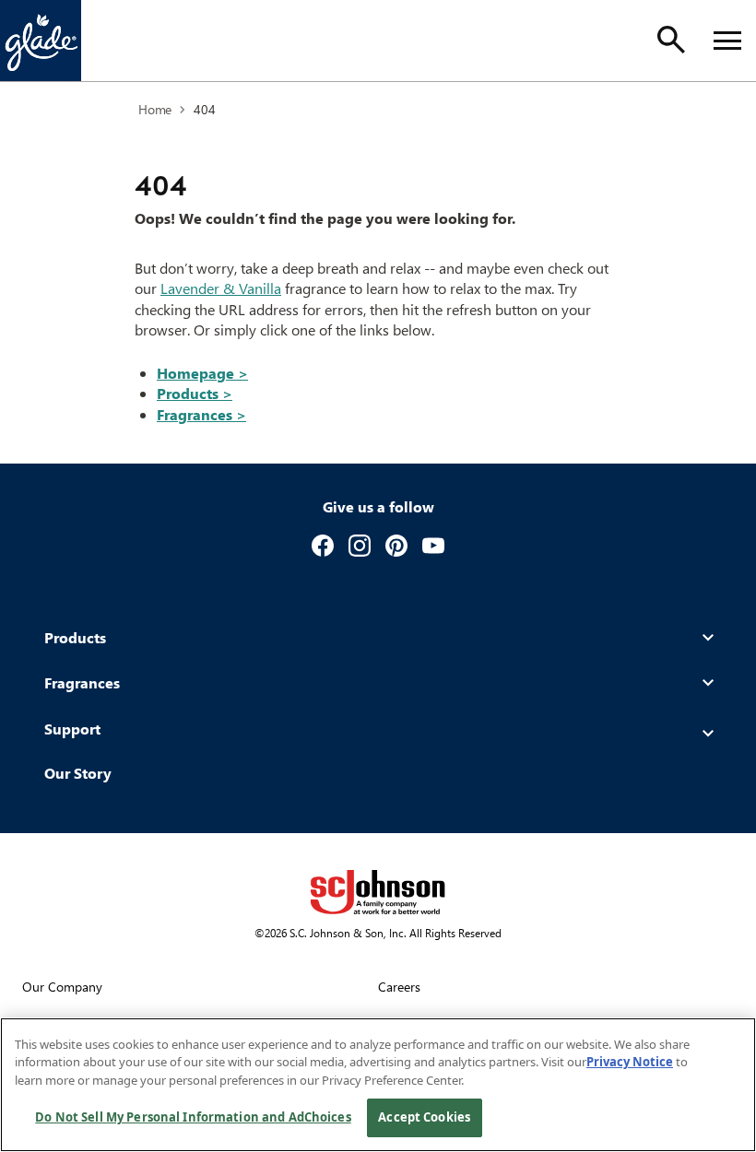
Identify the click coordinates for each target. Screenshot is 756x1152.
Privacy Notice (629, 1061)
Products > (194, 393)
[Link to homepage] (40, 40)
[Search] (671, 39)
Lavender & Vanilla (220, 288)
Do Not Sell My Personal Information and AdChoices (192, 1117)
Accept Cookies (424, 1117)
